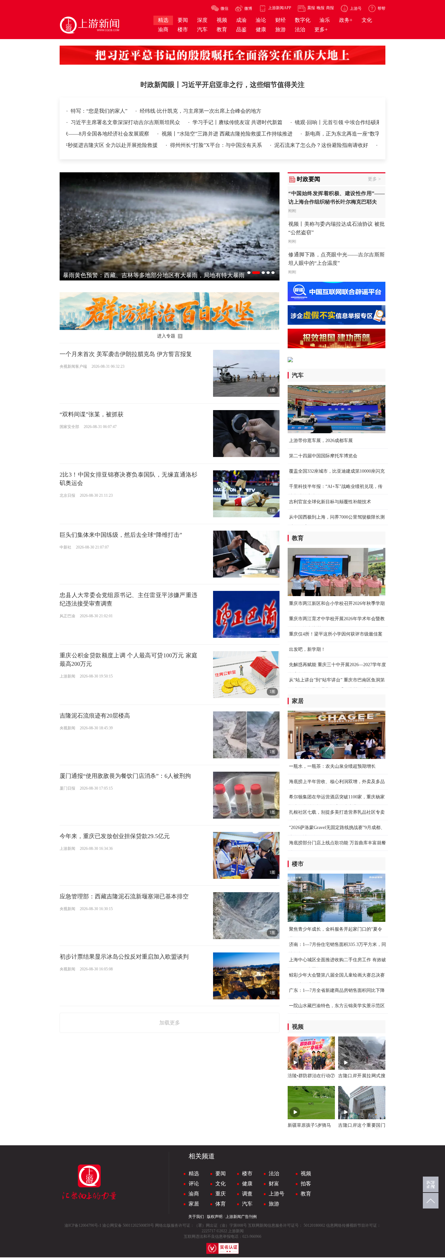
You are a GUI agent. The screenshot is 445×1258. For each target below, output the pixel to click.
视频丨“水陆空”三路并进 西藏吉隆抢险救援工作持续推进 (198, 133)
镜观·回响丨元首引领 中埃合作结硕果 (338, 122)
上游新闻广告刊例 (241, 1216)
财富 (274, 1183)
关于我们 (196, 1216)
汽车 (247, 1204)
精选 (194, 1173)
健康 (247, 1183)
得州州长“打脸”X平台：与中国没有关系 (187, 145)
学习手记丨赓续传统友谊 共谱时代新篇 (238, 122)
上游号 (276, 1193)
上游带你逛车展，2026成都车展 (321, 440)
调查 (247, 1193)
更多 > (374, 179)
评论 (194, 1183)
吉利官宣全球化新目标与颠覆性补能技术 (330, 501)
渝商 (194, 1193)
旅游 (274, 1204)
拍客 (306, 1183)
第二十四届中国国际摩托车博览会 (323, 455)
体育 (220, 1204)
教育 (306, 1193)
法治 (274, 1173)
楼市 (247, 1173)
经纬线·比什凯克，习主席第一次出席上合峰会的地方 (200, 111)
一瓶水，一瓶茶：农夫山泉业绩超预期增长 (332, 766)
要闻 (220, 1173)
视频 (306, 1173)
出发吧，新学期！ (307, 649)
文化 (220, 1183)
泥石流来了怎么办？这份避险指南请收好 (292, 145)
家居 (194, 1204)
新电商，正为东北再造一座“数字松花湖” (323, 133)
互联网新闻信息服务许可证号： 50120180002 (286, 1225)
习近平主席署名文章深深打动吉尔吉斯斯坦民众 (126, 122)
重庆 (220, 1193)
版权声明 (215, 1216)
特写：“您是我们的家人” (100, 111)
